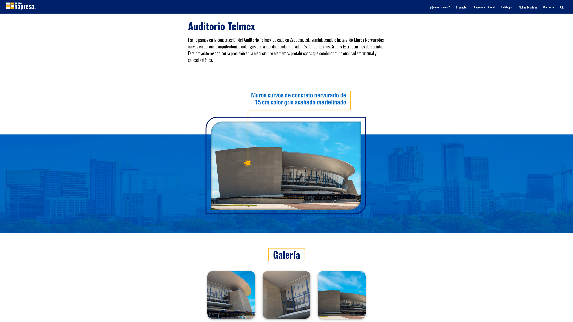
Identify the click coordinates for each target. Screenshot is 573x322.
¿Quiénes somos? (440, 7)
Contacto (548, 7)
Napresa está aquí (484, 7)
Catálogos (506, 7)
